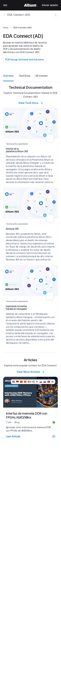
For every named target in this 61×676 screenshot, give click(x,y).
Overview (8, 75)
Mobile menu (5, 5)
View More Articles (28, 371)
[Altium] (30, 5)
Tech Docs (24, 75)
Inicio (5, 27)
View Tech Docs (28, 102)
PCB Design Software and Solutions (24, 59)
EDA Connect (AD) (18, 14)
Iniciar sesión (50, 5)
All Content (41, 75)
